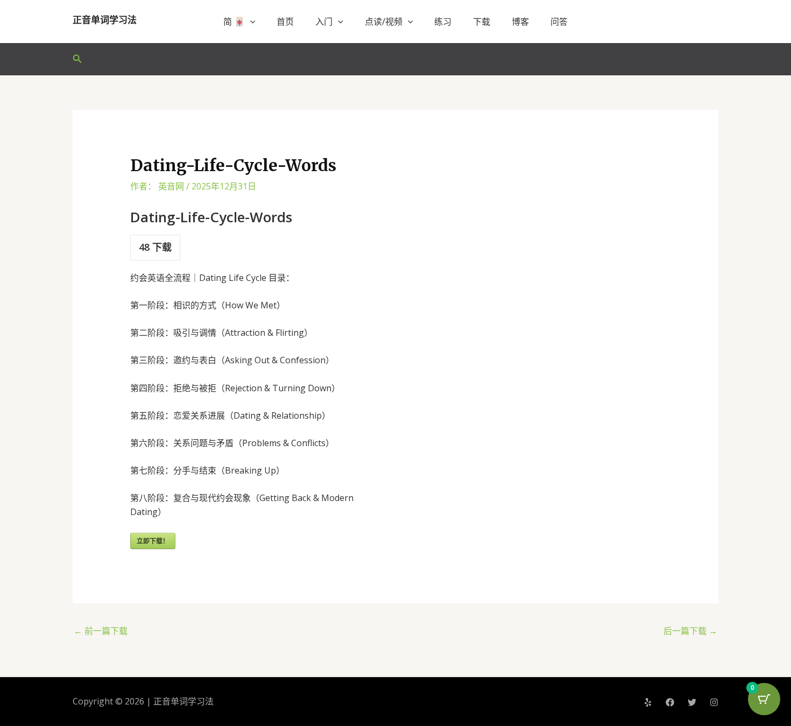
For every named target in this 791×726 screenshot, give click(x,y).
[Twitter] (692, 702)
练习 (442, 21)
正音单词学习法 (105, 20)
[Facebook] (670, 702)
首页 (285, 21)
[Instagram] (714, 702)
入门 (324, 21)
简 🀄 (234, 21)
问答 (559, 21)
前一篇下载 (101, 631)
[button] (250, 21)
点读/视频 (383, 21)
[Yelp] (648, 702)
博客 (520, 21)
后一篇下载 (690, 631)
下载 (481, 21)
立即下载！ (153, 541)
